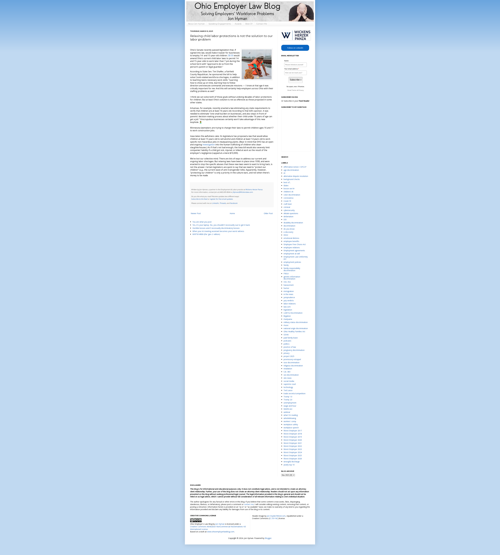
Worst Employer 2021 (293, 443)
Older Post (268, 213)
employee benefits (291, 241)
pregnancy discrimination (294, 350)
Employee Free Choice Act (295, 244)
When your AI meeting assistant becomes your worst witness (218, 231)
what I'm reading (291, 415)
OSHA (286, 334)
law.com (287, 306)
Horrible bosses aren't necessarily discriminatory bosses (216, 228)
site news (288, 378)
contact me (249, 504)
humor (286, 288)
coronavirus (288, 198)
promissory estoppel (292, 359)
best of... (287, 182)
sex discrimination (291, 375)
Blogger (268, 538)
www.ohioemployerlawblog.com (220, 531)
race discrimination (291, 362)
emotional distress (291, 238)
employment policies (292, 262)
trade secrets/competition (294, 393)
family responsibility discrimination (292, 269)
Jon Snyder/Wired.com (276, 516)
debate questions (291, 213)
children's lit (288, 191)
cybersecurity (289, 210)
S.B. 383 (287, 371)
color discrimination (292, 195)
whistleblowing (290, 418)
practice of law (290, 347)
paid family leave (291, 337)
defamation (288, 216)
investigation (208, 144)
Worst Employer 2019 (293, 437)
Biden (286, 185)
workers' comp (290, 421)
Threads (223, 203)
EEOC (286, 235)
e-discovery (288, 232)
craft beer (288, 204)
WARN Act (288, 409)
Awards (238, 24)
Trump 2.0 (288, 399)
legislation (288, 309)
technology (288, 387)
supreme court (290, 384)
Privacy (301, 90)
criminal (287, 207)
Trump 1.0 (288, 396)
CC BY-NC (273, 518)
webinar (287, 412)
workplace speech (291, 427)
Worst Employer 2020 (293, 440)
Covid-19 (287, 201)
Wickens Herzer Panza (253, 189)
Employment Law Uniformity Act (296, 257)
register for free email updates (221, 199)
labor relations (290, 303)
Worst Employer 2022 (293, 446)
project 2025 (289, 356)
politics (286, 344)
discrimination (289, 226)
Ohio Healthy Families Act (294, 331)
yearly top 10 (289, 464)
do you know (289, 229)
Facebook (233, 203)
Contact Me (261, 24)
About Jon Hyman (196, 24)
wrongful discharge (292, 461)
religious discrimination (293, 365)
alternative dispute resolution (296, 176)
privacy (286, 353)
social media (289, 381)
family (286, 265)
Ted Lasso (288, 390)
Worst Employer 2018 (293, 433)
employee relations (292, 247)
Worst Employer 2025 (293, 455)
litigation (287, 316)
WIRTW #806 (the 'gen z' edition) (206, 234)
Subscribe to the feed (199, 199)
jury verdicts (289, 300)
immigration (289, 291)
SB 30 (230, 55)
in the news (288, 294)
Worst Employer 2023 (293, 449)
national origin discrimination (296, 328)
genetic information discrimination (292, 277)
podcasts (287, 340)
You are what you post (202, 222)
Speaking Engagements (220, 24)
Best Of (248, 24)
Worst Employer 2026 (293, 458)
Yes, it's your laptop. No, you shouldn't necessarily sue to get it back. (221, 225)
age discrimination (291, 170)
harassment (289, 285)
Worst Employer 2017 (293, 430)
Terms (294, 90)
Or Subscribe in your (295, 101)
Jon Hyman (220, 524)
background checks (292, 179)
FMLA (286, 273)
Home (232, 213)
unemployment (290, 402)
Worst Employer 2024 (293, 452)
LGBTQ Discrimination (293, 313)
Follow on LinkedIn (295, 48)
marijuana (288, 319)
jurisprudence (289, 297)
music (286, 325)
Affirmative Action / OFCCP (295, 167)
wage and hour (290, 406)
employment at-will (292, 253)
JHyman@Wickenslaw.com (243, 192)
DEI (285, 219)
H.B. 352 (287, 282)
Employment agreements (294, 250)
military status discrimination (296, 322)
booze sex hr (289, 188)
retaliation (288, 368)
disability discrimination (293, 222)
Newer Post (196, 213)
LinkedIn (215, 203)
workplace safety (291, 424)
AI (284, 173)
